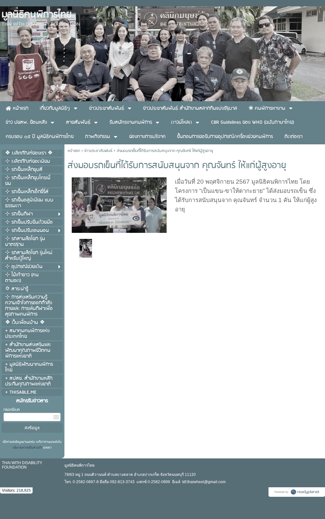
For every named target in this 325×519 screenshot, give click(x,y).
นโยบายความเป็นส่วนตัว (28, 447)
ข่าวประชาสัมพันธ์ (98, 151)
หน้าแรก (74, 151)
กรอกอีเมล (11, 409)
